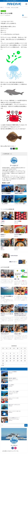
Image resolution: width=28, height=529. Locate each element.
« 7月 (2, 365)
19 (10, 358)
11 (6, 355)
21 (17, 358)
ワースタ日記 (4, 209)
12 (10, 355)
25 (6, 360)
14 (17, 355)
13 (14, 355)
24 (3, 360)
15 (21, 355)
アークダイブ (24, 17)
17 (3, 358)
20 (14, 358)
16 (25, 355)
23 (25, 358)
